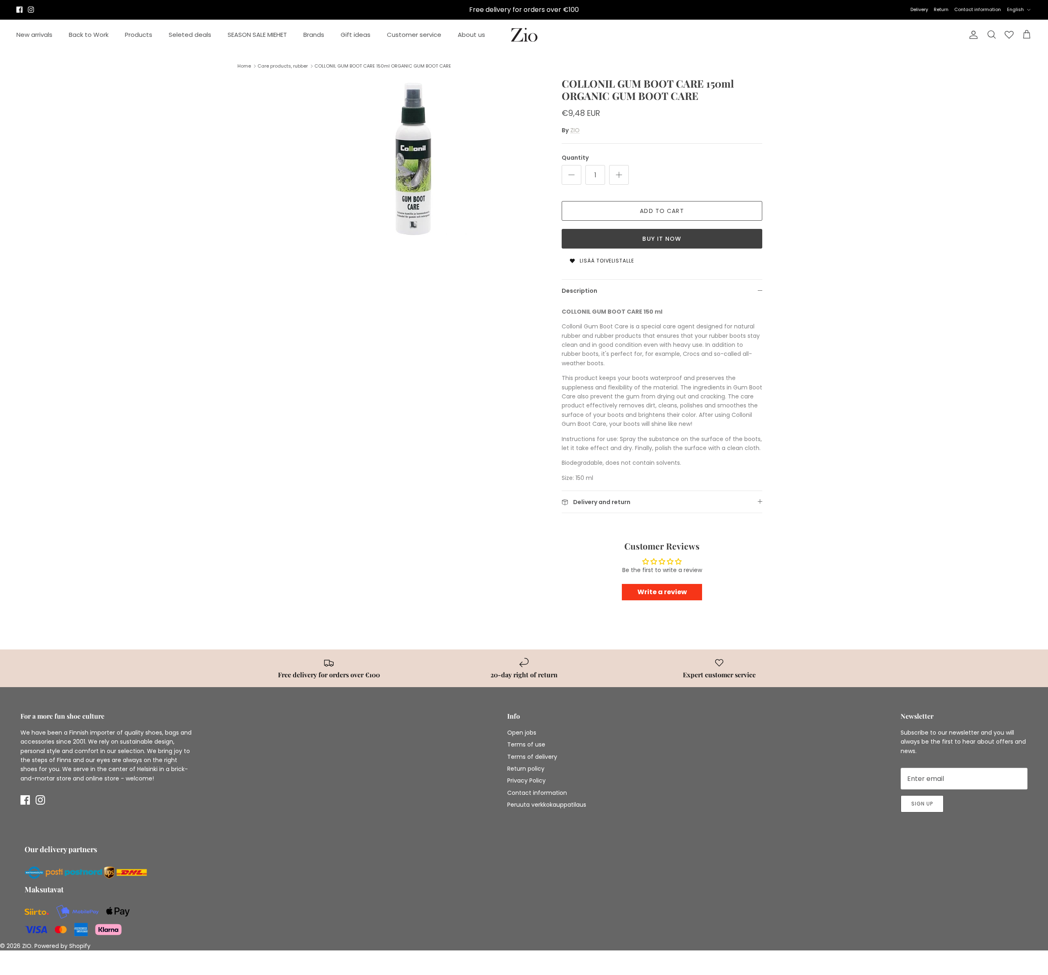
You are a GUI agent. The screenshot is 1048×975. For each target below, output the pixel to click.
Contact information (977, 9)
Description (579, 291)
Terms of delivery (532, 757)
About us (471, 34)
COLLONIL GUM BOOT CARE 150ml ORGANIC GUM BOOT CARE (382, 66)
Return (941, 9)
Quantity (575, 158)
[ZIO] (524, 35)
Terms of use (526, 744)
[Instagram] (31, 10)
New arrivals (34, 34)
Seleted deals (190, 34)
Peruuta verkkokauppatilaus (546, 805)
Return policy (525, 769)
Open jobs (521, 732)
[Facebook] (19, 10)
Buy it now (661, 239)
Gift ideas (355, 34)
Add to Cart (662, 211)
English (1015, 9)
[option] (415, 159)
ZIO (575, 130)
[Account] (971, 35)
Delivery (919, 9)
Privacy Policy (526, 780)
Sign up (922, 803)
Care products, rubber (282, 66)
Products (138, 34)
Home (244, 66)
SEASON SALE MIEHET (257, 34)
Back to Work (88, 34)
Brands (313, 34)
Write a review (662, 592)
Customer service (414, 34)
